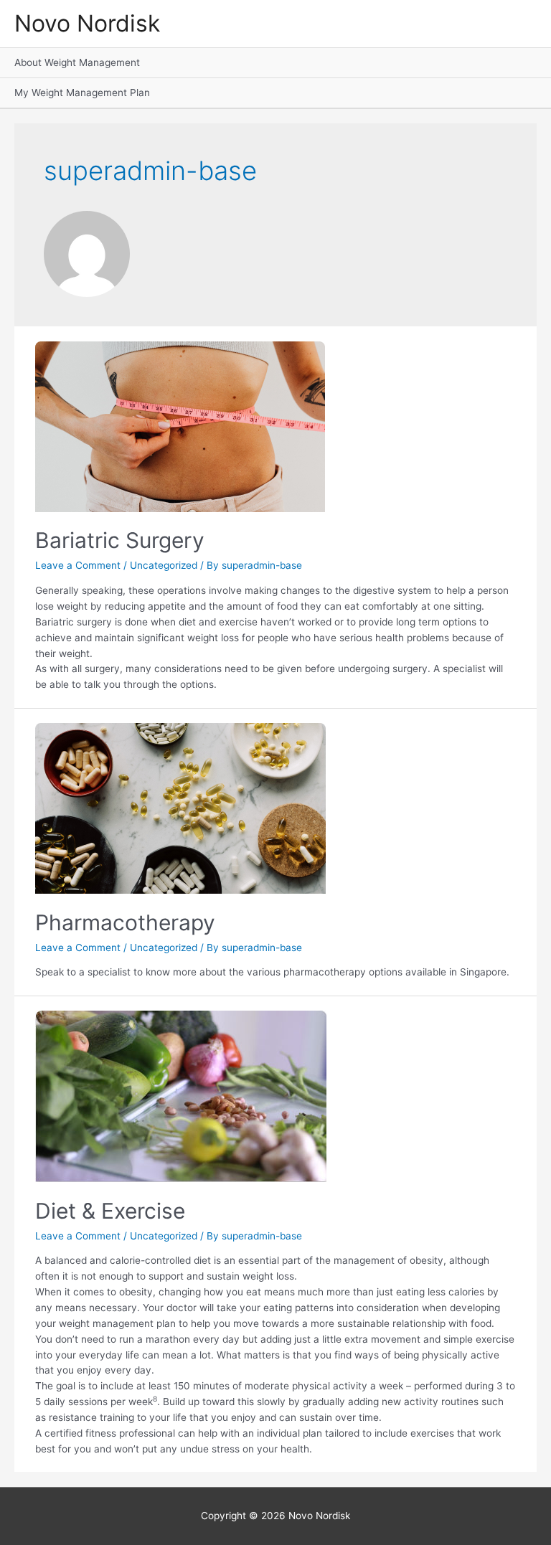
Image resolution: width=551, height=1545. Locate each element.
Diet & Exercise (110, 1211)
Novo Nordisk (87, 23)
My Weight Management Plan (82, 92)
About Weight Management (77, 62)
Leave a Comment (78, 565)
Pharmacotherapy (125, 922)
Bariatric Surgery (119, 540)
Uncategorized (163, 565)
